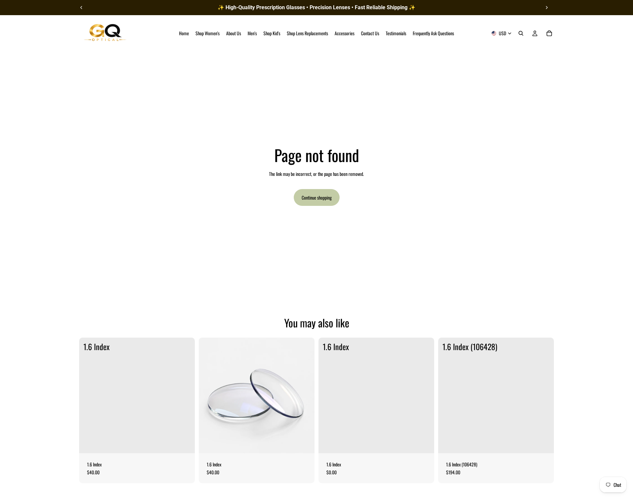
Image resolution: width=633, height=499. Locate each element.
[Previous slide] (81, 7)
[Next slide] (546, 7)
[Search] (521, 33)
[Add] (185, 443)
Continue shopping (317, 197)
